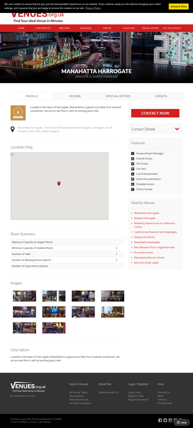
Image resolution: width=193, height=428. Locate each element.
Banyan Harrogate (144, 218)
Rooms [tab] (75, 96)
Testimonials (165, 403)
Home (21, 28)
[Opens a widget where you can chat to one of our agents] (181, 422)
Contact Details (143, 129)
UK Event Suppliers (80, 403)
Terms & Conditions (19, 421)
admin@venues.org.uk (25, 395)
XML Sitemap (45, 421)
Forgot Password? (138, 399)
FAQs (160, 396)
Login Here (134, 392)
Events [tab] (161, 96)
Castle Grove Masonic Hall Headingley (155, 232)
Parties (107, 28)
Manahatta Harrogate (146, 213)
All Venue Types (78, 392)
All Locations (76, 396)
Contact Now (155, 113)
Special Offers (150, 28)
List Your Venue (172, 28)
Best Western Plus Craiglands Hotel (154, 247)
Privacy (33, 421)
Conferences (42, 28)
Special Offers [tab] (118, 96)
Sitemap (162, 399)
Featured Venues (79, 399)
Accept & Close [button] (179, 6)
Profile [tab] (32, 96)
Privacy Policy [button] (93, 8)
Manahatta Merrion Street (149, 257)
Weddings (86, 28)
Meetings (64, 28)
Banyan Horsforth (144, 237)
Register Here (136, 396)
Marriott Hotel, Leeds (146, 262)
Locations (129, 28)
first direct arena (143, 252)
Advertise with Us (108, 392)
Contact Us (164, 392)
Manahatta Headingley (147, 242)
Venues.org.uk (19, 419)
